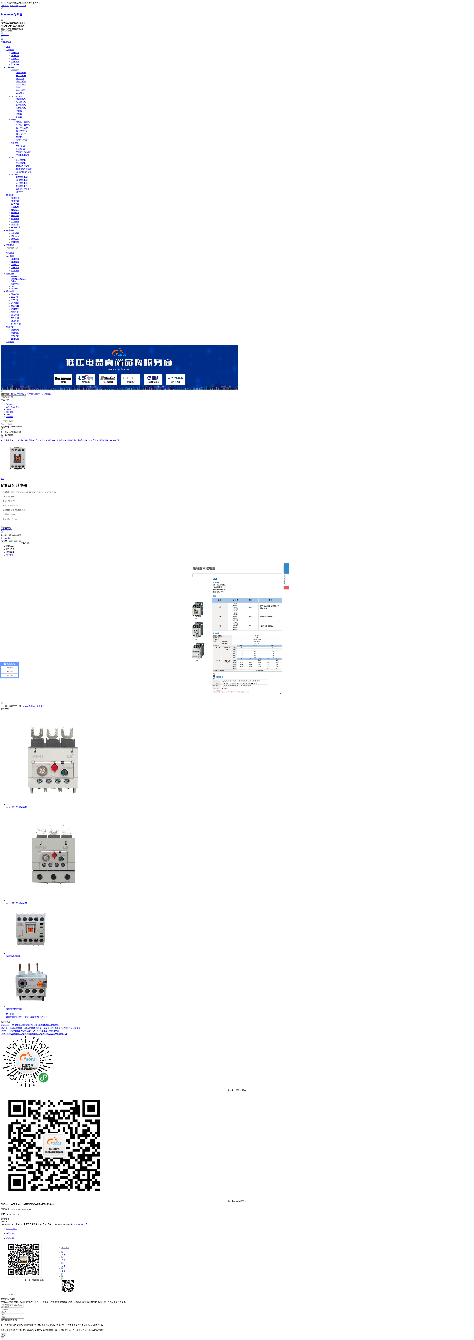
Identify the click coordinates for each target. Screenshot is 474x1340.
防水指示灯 (21, 134)
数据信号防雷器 (23, 166)
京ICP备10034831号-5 (79, 1224)
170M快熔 (24, 1025)
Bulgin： (4, 1031)
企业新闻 (15, 233)
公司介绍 (15, 53)
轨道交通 (15, 219)
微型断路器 (21, 105)
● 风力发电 (6, 440)
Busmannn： (6, 1025)
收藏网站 (5, 6)
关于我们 (10, 50)
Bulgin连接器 (14, 1031)
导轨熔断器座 (22, 186)
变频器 (19, 117)
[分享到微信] (10, 541)
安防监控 (15, 213)
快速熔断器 (21, 73)
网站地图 (22, 6)
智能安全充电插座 (24, 152)
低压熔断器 (21, 82)
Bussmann (15, 70)
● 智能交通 (91, 440)
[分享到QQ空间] (17, 541)
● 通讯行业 (102, 440)
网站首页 (10, 253)
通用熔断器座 (22, 180)
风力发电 (15, 198)
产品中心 (10, 67)
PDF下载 (10, 555)
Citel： (4, 1034)
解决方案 (10, 195)
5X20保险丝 (53, 1025)
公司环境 (15, 61)
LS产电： (5, 1028)
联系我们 (14, 6)
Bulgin (13, 119)
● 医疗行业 (27, 440)
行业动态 (15, 236)
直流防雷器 (21, 160)
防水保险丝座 (22, 128)
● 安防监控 (59, 440)
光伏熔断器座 (22, 183)
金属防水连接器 (23, 125)
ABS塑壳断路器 (42, 1028)
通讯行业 (15, 224)
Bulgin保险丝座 (40, 1031)
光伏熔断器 (21, 76)
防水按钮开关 (22, 131)
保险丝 (19, 87)
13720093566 (6, 530)
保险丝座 (20, 192)
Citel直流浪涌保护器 (16, 1034)
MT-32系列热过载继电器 (33, 706)
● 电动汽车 (48, 440)
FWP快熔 (33, 1025)
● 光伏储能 (38, 440)
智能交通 (15, 222)
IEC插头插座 (21, 140)
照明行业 (15, 216)
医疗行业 (15, 204)
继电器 (19, 114)
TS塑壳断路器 (16, 1028)
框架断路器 (21, 108)
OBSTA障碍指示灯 (24, 172)
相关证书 (10, 549)
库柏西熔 (20, 93)
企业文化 (15, 59)
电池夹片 (20, 137)
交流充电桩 (21, 149)
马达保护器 (21, 102)
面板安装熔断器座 (24, 189)
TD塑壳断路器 (28, 1028)
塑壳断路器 (21, 99)
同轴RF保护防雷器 (24, 169)
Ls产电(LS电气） (18, 96)
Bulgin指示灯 (53, 1031)
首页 (8, 47)
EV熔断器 (20, 79)
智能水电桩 (21, 146)
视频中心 (15, 239)
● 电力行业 (17, 440)
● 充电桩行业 (113, 440)
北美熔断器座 (22, 177)
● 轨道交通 (80, 440)
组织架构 (15, 56)
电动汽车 (15, 210)
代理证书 (15, 64)
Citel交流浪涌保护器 (34, 1034)
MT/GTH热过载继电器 (70, 1028)
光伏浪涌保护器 (60, 1034)
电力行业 (15, 201)
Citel (13, 157)
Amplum (14, 174)
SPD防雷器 (48, 1034)
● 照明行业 (70, 440)
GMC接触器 (55, 1028)
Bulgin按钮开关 (27, 1031)
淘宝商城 (5, 538)
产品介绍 (25, 543)
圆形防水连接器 (23, 122)
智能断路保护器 (23, 155)
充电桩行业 (16, 227)
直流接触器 (21, 84)
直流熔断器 (43, 1025)
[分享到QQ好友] (15, 541)
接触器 (19, 111)
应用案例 (15, 242)
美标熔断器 (21, 90)
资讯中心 (10, 230)
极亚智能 (15, 143)
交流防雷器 (21, 163)
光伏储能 (15, 207)
